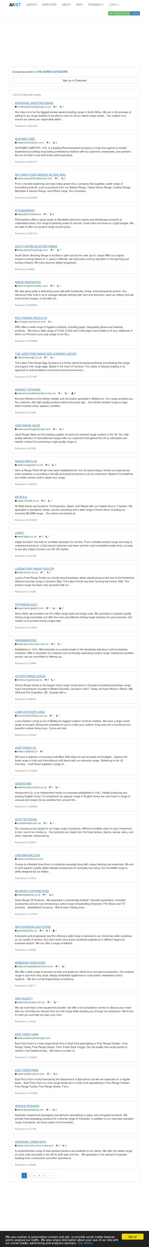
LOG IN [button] (135, 13)
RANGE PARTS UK (26, 461)
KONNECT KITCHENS (27, 389)
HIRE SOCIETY (24, 998)
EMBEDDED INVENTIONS (30, 962)
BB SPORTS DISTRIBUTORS (32, 891)
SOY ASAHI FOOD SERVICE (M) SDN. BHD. (40, 174)
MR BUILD (21, 497)
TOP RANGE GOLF (26, 604)
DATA (79, 4)
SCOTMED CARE (25, 139)
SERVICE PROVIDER (27, 1106)
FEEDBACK (95, 4)
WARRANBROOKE (26, 640)
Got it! (132, 1236)
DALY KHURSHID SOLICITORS (33, 927)
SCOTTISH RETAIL (26, 819)
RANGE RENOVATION (28, 282)
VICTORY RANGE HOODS (30, 676)
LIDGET (19, 533)
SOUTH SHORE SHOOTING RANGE (36, 246)
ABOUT (66, 4)
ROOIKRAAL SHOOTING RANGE (34, 103)
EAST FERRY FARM (26, 1034)
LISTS (113, 4)
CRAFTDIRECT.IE (25, 748)
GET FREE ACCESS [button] (119, 13)
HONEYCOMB (23, 783)
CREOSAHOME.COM (27, 855)
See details (85, 1242)
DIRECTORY (49, 4)
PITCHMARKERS (25, 210)
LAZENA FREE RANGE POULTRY (34, 568)
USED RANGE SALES (27, 425)
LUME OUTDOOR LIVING (30, 712)
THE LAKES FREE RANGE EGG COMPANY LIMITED (45, 353)
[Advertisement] (74, 38)
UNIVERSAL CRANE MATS (30, 1142)
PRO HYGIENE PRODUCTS (31, 318)
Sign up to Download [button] (74, 80)
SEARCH (31, 4)
